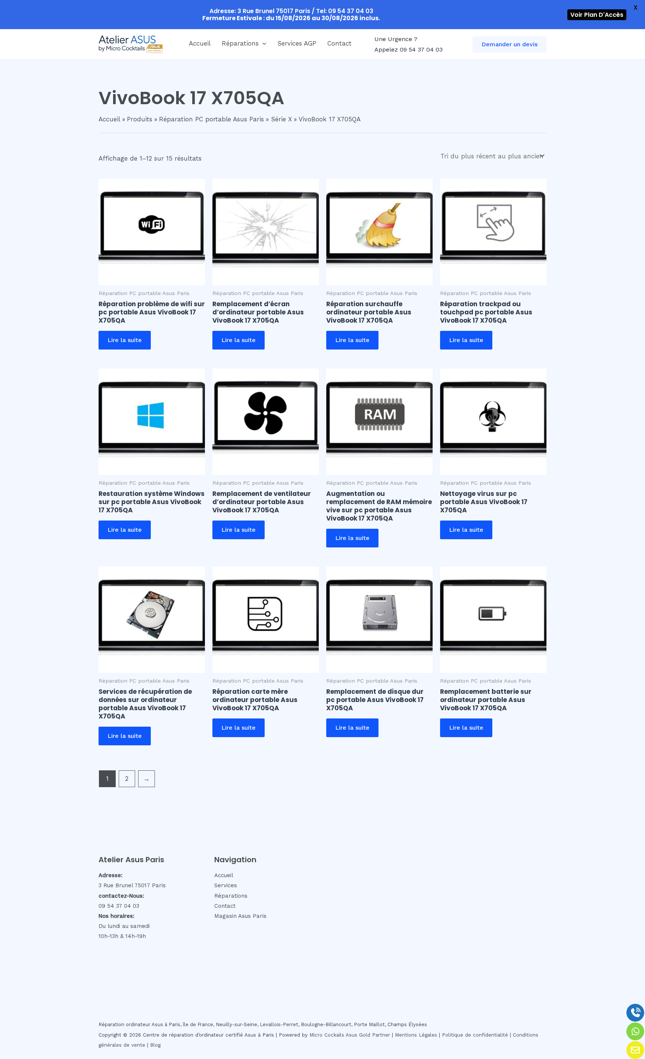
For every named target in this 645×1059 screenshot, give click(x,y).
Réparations (240, 43)
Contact (339, 43)
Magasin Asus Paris (240, 916)
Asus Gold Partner (368, 1035)
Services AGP (296, 43)
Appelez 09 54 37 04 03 (408, 49)
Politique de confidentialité (475, 1035)
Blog (155, 1045)
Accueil (200, 43)
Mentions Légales (416, 1035)
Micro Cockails (326, 1035)
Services (225, 885)
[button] (262, 43)
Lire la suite (125, 340)
